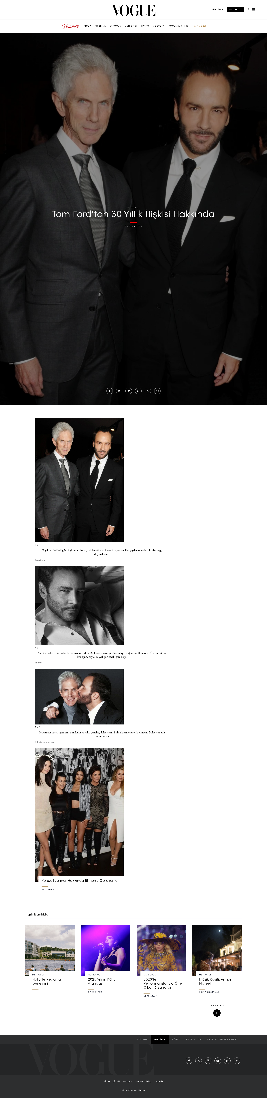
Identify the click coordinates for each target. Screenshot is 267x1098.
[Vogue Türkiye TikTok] (237, 1061)
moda (107, 1081)
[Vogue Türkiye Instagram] (208, 1061)
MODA (87, 26)
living (148, 1081)
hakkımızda (193, 1040)
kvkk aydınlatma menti (223, 1040)
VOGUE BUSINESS (179, 26)
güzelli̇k (116, 1081)
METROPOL (131, 26)
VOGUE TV (159, 26)
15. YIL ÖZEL (199, 26)
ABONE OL (235, 10)
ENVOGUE (115, 26)
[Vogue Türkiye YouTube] (217, 1061)
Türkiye (159, 1040)
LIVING (145, 26)
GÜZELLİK (100, 26)
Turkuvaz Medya (137, 1091)
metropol (139, 1081)
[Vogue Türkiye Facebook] (189, 1061)
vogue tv (158, 1081)
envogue (127, 1081)
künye (176, 1040)
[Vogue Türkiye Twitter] (198, 1061)
